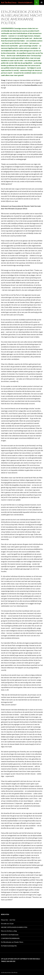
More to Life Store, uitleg (9, 931)
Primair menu (41, 2)
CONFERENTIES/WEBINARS (10, 938)
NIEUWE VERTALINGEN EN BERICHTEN (14, 927)
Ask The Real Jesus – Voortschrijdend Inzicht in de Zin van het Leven (17, 2)
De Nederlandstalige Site (9, 946)
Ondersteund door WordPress (9, 972)
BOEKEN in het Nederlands (9, 935)
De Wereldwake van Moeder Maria (12, 942)
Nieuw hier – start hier (8, 920)
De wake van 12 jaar (7, 923)
